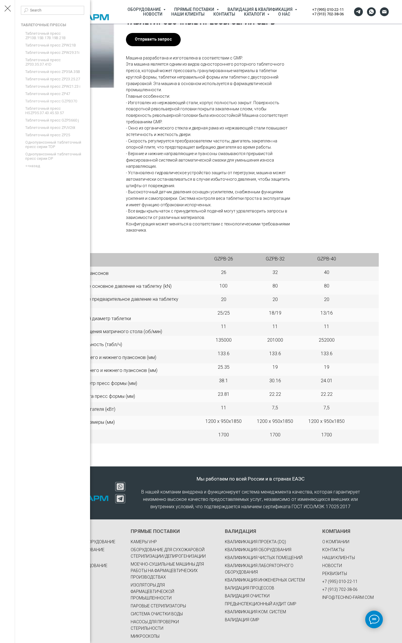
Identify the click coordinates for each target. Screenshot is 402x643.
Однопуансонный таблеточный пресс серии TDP (53, 144)
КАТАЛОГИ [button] (255, 14)
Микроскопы (145, 636)
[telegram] (358, 11)
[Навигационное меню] (7, 9)
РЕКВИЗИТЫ (334, 573)
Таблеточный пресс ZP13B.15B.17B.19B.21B (45, 35)
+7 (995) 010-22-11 (328, 9)
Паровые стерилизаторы (158, 606)
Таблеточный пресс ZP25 (47, 135)
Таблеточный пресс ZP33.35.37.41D (43, 62)
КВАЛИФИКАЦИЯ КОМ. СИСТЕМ (255, 611)
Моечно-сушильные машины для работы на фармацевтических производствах (167, 570)
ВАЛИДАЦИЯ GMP (242, 619)
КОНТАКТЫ (224, 14)
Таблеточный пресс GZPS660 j (52, 120)
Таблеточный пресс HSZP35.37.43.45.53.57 (44, 110)
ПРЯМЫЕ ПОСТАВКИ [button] (194, 9)
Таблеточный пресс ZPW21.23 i (52, 86)
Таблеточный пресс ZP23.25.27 (52, 79)
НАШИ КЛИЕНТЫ (188, 14)
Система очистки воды (157, 614)
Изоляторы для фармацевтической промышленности (152, 591)
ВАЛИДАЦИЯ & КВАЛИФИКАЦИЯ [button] (260, 9)
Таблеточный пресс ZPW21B (50, 45)
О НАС (284, 14)
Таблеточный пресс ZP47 (47, 94)
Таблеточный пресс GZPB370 (51, 101)
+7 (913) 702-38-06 (328, 14)
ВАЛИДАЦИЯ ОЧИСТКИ (247, 596)
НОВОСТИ (152, 14)
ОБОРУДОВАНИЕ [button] (144, 9)
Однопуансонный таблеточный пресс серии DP (53, 156)
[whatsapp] (371, 11)
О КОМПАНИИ (335, 541)
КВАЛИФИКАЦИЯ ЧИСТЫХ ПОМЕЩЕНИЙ (264, 557)
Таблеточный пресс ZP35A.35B (52, 71)
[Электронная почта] (384, 11)
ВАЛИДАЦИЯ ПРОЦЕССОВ (249, 588)
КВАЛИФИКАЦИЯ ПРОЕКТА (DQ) (255, 541)
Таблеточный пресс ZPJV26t (50, 127)
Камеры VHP (144, 541)
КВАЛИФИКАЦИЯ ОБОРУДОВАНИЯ (258, 549)
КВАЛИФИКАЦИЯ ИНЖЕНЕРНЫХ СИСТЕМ (265, 580)
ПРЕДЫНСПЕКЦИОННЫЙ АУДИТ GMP (260, 604)
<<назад (32, 166)
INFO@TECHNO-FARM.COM (348, 597)
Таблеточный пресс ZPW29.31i (52, 52)
